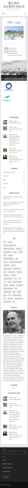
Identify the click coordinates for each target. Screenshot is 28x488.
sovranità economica (19, 298)
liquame (9, 281)
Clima (4, 179)
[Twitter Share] (10, 44)
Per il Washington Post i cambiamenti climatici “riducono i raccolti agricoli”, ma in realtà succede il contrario (14, 78)
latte (19, 278)
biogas (5, 255)
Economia (5, 183)
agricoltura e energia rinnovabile (10, 245)
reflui (14, 291)
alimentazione (18, 248)
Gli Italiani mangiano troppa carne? (12, 196)
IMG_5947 (14, 22)
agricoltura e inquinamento (9, 248)
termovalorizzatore (7, 301)
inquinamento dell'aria (8, 278)
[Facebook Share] (5, 44)
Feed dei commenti (7, 467)
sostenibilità (10, 298)
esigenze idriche (12, 271)
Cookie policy (5, 477)
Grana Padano (6, 275)
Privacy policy (6, 476)
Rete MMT (19, 291)
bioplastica (10, 255)
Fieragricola (19, 271)
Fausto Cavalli (11, 48)
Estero (4, 187)
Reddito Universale (7, 291)
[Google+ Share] (16, 44)
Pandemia (5, 285)
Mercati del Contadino (17, 281)
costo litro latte (6, 265)
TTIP (14, 301)
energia (5, 271)
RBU (16, 288)
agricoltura (10, 242)
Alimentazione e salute (9, 172)
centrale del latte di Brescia (9, 258)
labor (15, 278)
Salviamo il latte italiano (15, 122)
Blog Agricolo (14, 5)
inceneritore (13, 275)
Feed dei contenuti (7, 464)
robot (5, 298)
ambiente (15, 252)
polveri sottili (12, 285)
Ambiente (5, 176)
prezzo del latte (19, 285)
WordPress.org (6, 471)
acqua (5, 242)
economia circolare (7, 268)
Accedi (4, 460)
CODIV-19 (5, 262)
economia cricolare (16, 268)
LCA (4, 281)
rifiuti (9, 295)
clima (17, 258)
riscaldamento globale (17, 295)
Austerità (20, 252)
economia (13, 265)
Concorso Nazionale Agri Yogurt (15, 262)
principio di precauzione (8, 288)
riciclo (5, 295)
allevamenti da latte (7, 252)
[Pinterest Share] (21, 44)
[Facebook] (14, 388)
